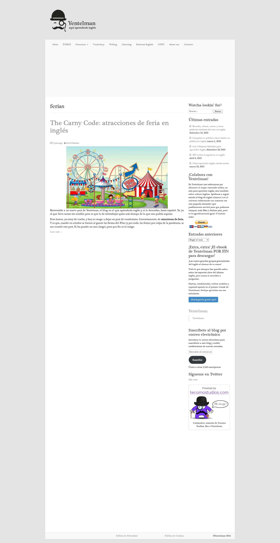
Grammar (81, 44)
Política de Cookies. (174, 535)
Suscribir (197, 360)
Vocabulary (98, 44)
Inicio (55, 44)
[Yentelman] (73, 20)
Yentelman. (198, 311)
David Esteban (72, 143)
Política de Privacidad (127, 535)
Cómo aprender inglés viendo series (210, 163)
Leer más (56, 231)
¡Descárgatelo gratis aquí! (203, 299)
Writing (113, 44)
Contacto (188, 44)
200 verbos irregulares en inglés (208, 154)
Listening (126, 44)
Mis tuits (193, 379)
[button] (117, 177)
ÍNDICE (67, 44)
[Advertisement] (140, 73)
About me (174, 44)
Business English (144, 44)
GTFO (161, 44)
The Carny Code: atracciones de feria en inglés (109, 126)
